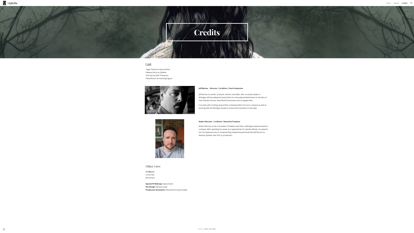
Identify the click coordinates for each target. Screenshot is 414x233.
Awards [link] (396, 3)
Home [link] (388, 3)
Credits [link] (405, 3)
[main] (207, 32)
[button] (411, 3)
